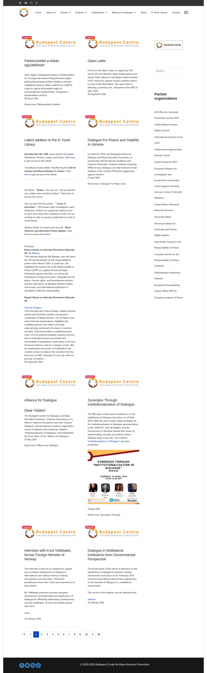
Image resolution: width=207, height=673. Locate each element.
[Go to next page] (93, 634)
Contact (176, 12)
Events (64, 12)
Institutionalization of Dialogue (103, 441)
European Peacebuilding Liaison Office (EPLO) (167, 288)
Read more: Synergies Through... (105, 514)
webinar (92, 599)
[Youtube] (26, 3)
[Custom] (37, 3)
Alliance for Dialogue (122, 12)
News (144, 12)
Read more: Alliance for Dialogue (41, 445)
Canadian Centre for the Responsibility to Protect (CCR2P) (166, 260)
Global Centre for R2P (165, 162)
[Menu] (186, 12)
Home (38, 12)
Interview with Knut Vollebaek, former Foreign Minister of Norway (47, 554)
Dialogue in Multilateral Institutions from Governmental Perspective (111, 554)
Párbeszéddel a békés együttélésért (41, 63)
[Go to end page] (98, 634)
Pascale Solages (32, 307)
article (39, 197)
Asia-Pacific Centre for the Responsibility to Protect (167, 245)
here (95, 70)
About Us (51, 12)
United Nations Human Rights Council (166, 127)
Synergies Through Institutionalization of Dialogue (111, 402)
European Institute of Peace (168, 297)
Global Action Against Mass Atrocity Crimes (168, 152)
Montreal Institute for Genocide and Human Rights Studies (165, 229)
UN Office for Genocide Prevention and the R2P (166, 115)
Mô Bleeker (34, 253)
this (44, 203)
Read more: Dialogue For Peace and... (107, 183)
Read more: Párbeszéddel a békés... (43, 104)
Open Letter (97, 61)
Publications (98, 12)
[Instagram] (31, 3)
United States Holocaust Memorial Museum (166, 207)
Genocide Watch (162, 217)
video (27, 613)
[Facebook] (20, 3)
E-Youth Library (159, 12)
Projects (80, 12)
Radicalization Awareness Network (167, 275)
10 (86, 634)
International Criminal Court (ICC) (168, 140)
